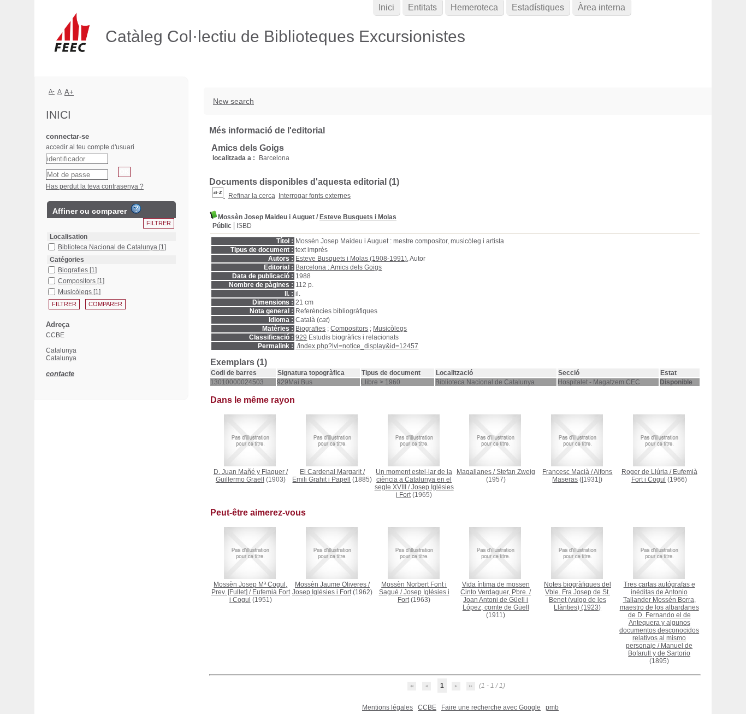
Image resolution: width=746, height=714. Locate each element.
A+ (69, 92)
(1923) (577, 596)
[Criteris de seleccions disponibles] (218, 196)
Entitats (422, 7)
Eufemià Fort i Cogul (664, 475)
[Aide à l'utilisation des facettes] (136, 209)
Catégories (67, 260)
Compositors (349, 328)
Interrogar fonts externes (315, 196)
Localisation (68, 237)
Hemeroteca (474, 7)
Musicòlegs (390, 328)
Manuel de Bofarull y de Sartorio (660, 649)
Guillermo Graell (240, 479)
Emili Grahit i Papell (321, 479)
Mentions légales (387, 707)
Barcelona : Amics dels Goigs (338, 267)
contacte (60, 374)
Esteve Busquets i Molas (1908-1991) (351, 258)
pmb (552, 707)
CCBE (427, 707)
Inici (386, 7)
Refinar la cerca (251, 196)
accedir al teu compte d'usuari (90, 147)
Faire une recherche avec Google (491, 707)
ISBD (244, 226)
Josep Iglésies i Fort (321, 592)
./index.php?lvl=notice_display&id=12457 (356, 346)
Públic (222, 226)
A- (52, 91)
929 (301, 337)
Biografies (310, 328)
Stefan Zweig (515, 472)
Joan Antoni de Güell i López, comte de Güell (496, 603)
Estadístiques (538, 7)
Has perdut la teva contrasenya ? (95, 186)
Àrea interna (601, 7)
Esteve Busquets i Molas (357, 217)
